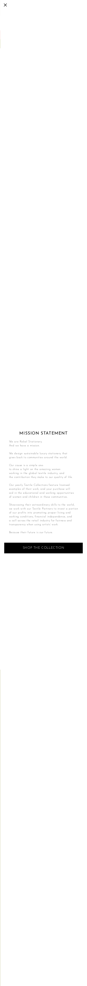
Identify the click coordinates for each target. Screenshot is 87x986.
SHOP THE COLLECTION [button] (43, 548)
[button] (5, 5)
